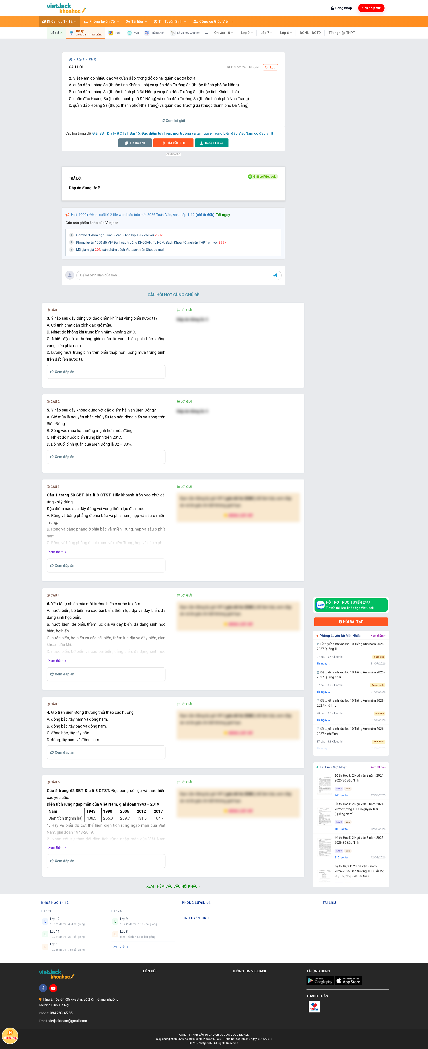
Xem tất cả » (378, 767)
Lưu (273, 67)
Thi (176, 143)
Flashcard (137, 143)
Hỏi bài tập (353, 622)
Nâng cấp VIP (240, 515)
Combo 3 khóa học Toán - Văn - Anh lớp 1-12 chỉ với (119, 235)
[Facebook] (43, 988)
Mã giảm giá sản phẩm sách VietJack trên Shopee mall (120, 250)
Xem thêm (119, 946)
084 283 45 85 (61, 1013)
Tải (214, 143)
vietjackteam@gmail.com (67, 1021)
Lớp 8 (81, 59)
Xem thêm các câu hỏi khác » (173, 886)
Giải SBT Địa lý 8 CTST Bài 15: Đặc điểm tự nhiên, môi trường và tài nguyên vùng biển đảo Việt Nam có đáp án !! (182, 133)
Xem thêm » (57, 552)
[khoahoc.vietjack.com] (66, 8)
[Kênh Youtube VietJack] (53, 988)
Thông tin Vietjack (250, 971)
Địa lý (92, 59)
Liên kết (150, 971)
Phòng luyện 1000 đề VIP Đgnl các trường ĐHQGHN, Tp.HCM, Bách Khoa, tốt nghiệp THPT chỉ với (151, 243)
